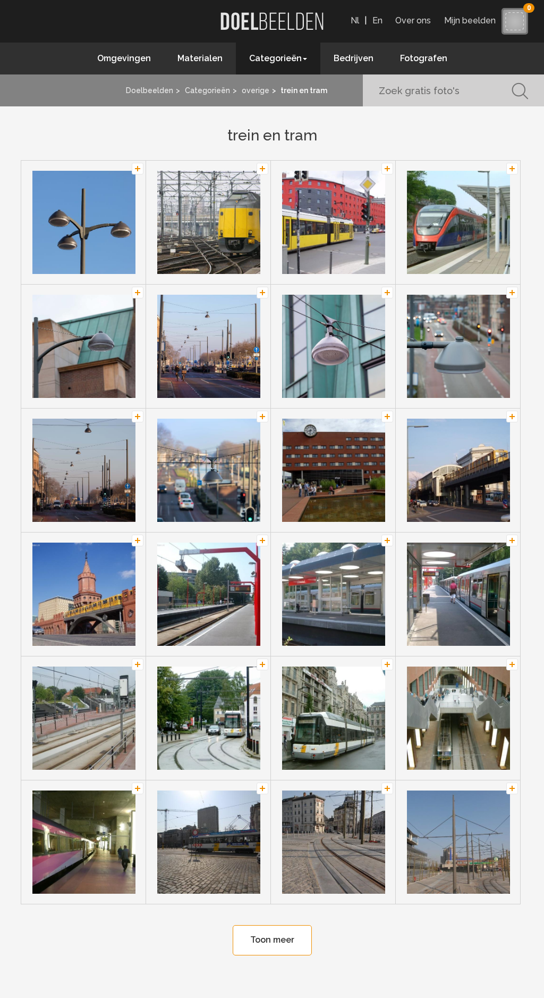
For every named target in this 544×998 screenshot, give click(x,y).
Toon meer (272, 940)
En (377, 20)
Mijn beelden (472, 20)
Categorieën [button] (275, 58)
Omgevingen (124, 58)
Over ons (413, 20)
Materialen (200, 58)
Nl (355, 20)
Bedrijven (353, 58)
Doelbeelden (149, 90)
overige (255, 90)
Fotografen (423, 58)
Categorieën (207, 90)
